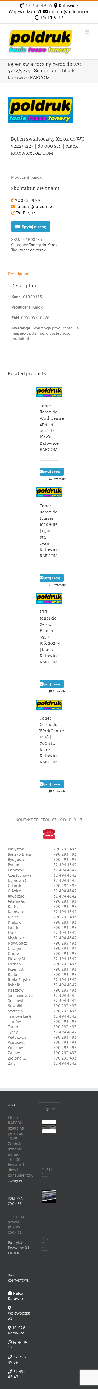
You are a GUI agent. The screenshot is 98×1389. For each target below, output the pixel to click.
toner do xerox (33, 249)
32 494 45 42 (17, 1374)
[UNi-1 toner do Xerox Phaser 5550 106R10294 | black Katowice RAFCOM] (49, 598)
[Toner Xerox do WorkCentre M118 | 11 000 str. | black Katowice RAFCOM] (49, 705)
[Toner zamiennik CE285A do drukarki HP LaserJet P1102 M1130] (49, 1196)
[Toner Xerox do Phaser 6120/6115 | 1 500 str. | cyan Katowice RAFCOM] (49, 492)
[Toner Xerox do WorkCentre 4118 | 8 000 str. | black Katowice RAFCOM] (49, 392)
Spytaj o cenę (34, 226)
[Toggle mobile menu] (87, 31)
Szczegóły (55, 479)
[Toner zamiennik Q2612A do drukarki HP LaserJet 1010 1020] (49, 1126)
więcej (16, 1180)
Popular (49, 1109)
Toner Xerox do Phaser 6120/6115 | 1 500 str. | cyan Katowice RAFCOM (49, 531)
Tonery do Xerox (43, 244)
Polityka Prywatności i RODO (18, 1247)
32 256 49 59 (38, 5)
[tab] (49, 273)
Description (18, 273)
